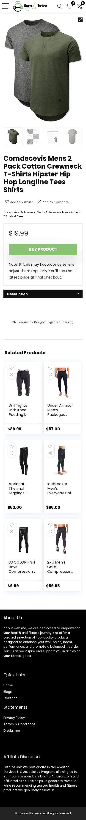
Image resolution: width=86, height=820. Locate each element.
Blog (6, 691)
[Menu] (5, 6)
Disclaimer (11, 730)
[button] (80, 19)
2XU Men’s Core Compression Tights (59, 569)
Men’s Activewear (49, 212)
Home (8, 685)
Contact (10, 698)
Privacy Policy (14, 717)
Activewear (28, 212)
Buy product (43, 249)
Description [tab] (17, 294)
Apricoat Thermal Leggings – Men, (18, 490)
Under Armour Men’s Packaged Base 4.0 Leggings (60, 414)
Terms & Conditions (19, 724)
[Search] (59, 6)
